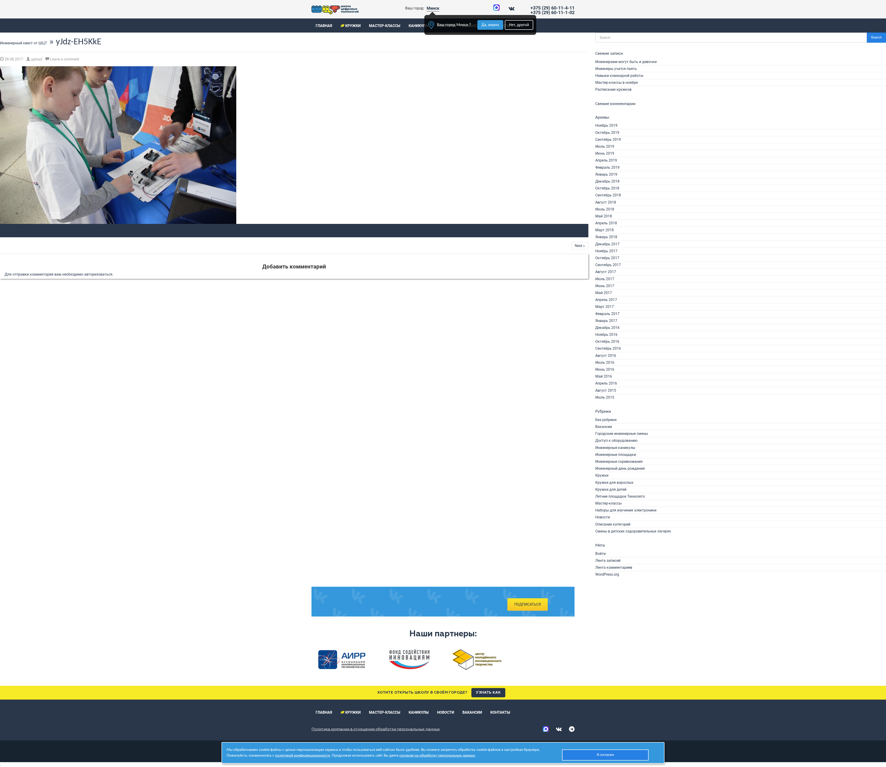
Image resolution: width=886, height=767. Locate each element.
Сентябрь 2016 (608, 348)
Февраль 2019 (607, 167)
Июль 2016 (604, 362)
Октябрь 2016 (607, 341)
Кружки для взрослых (614, 482)
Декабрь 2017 (607, 244)
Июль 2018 (604, 209)
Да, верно (490, 25)
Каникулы (419, 26)
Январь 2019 (606, 174)
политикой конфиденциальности (302, 756)
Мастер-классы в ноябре (616, 82)
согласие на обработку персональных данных (437, 756)
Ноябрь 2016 (606, 334)
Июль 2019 (604, 146)
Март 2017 (604, 306)
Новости (602, 517)
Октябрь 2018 (607, 188)
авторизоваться (98, 274)
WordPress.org (607, 574)
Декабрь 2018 (607, 181)
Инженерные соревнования (619, 461)
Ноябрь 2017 (606, 251)
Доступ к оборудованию (616, 440)
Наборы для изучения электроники (625, 510)
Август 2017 (605, 272)
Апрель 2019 (606, 160)
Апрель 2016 (606, 383)
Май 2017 (603, 293)
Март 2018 (604, 230)
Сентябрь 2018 (608, 195)
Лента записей (607, 560)
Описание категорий (612, 524)
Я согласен (605, 755)
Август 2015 (605, 390)
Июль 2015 (604, 397)
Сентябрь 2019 (608, 139)
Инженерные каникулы (615, 447)
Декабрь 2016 (607, 327)
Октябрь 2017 (607, 258)
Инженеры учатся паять (616, 68)
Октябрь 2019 (607, 132)
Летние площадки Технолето (620, 496)
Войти (600, 553)
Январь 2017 (606, 321)
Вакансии (603, 426)
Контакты (500, 712)
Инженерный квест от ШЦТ (23, 43)
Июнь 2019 (604, 153)
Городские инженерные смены (621, 433)
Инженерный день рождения (620, 468)
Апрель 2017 (606, 300)
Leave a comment (64, 59)
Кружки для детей (610, 489)
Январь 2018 (606, 237)
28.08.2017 (13, 59)
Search (876, 37)
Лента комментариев (613, 567)
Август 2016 (605, 355)
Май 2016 (603, 376)
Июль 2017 (604, 279)
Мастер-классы (384, 26)
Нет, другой (519, 25)
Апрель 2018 (606, 223)
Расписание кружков (613, 89)
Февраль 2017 (607, 314)
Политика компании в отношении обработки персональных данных (375, 729)
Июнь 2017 (604, 286)
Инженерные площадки (615, 454)
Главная (324, 26)
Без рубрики (606, 420)
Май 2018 (603, 216)
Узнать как (488, 693)
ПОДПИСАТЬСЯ (527, 604)
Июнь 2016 (604, 369)
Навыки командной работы (619, 75)
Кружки (352, 26)
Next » (580, 246)
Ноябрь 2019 (606, 125)
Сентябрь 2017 (608, 265)
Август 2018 (605, 202)
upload (36, 59)
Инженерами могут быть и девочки (626, 62)
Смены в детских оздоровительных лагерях (633, 531)
